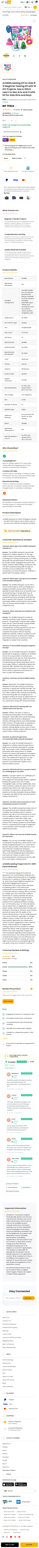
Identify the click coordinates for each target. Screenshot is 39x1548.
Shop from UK (21, 1512)
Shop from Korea (9, 1517)
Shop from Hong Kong (26, 1514)
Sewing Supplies (31, 12)
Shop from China (23, 1517)
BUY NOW (29, 1545)
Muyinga (5, 1457)
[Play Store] (21, 1485)
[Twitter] (16, 1537)
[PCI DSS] (7, 1502)
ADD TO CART (9, 1545)
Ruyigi (4, 1460)
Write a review (8, 1001)
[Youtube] (12, 1537)
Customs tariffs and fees (11, 1337)
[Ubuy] (8, 2)
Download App (7, 1360)
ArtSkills (5, 15)
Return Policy (7, 1370)
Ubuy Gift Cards (8, 1380)
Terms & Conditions (10, 1530)
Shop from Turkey (10, 1520)
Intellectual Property (10, 1327)
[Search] (35, 7)
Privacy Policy (24, 1530)
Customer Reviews (9, 1366)
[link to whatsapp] (14, 56)
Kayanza (5, 1467)
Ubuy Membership (9, 1347)
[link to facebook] (19, 56)
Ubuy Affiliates (7, 1387)
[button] (23, 2)
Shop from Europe (25, 1520)
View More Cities (8, 1470)
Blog (4, 1383)
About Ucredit (7, 1377)
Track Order (6, 1334)
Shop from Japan (10, 1514)
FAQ (3, 1373)
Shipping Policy (7, 1341)
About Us (5, 1317)
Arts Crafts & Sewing (18, 12)
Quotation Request (9, 1324)
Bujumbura (6, 1444)
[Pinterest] (20, 1537)
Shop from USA (9, 1512)
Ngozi (4, 1450)
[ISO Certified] (22, 1502)
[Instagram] (8, 1537)
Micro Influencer (8, 1344)
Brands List (6, 1363)
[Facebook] (4, 1537)
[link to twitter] (25, 56)
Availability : (7, 113)
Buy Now (7, 193)
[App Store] (8, 1485)
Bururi (4, 1464)
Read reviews (9, 1068)
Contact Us (6, 1321)
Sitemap (5, 1331)
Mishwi (4, 1454)
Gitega (5, 1447)
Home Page (6, 12)
